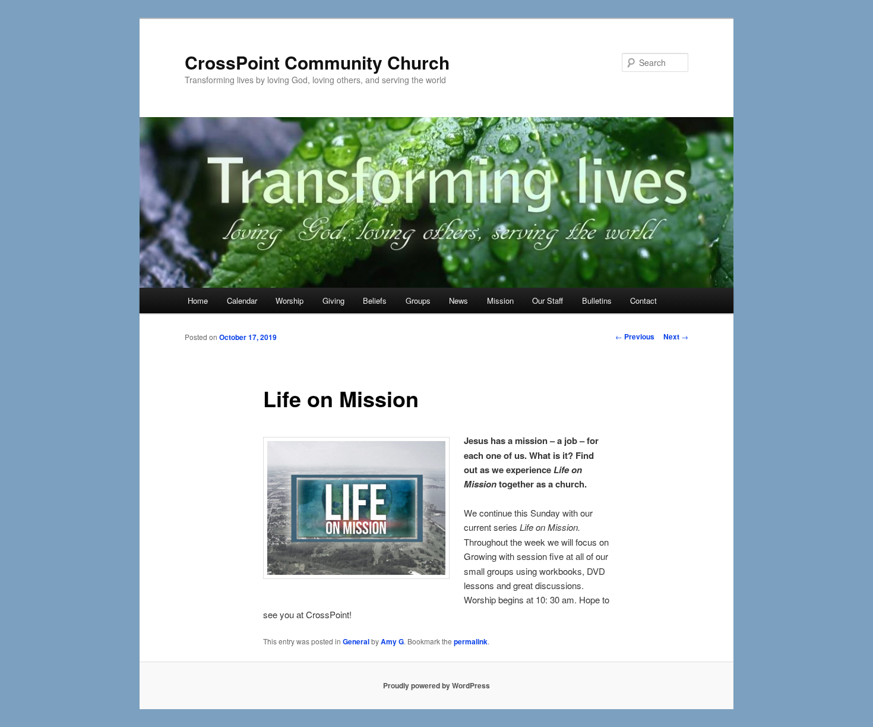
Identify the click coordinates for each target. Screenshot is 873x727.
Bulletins (597, 300)
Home (198, 300)
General (356, 641)
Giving (333, 300)
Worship (289, 300)
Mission (500, 300)
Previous (634, 336)
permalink (471, 641)
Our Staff (547, 300)
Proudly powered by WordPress (436, 685)
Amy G (392, 641)
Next (675, 336)
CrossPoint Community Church (317, 62)
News (458, 300)
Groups (418, 300)
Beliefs (375, 300)
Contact (643, 300)
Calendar (242, 300)
